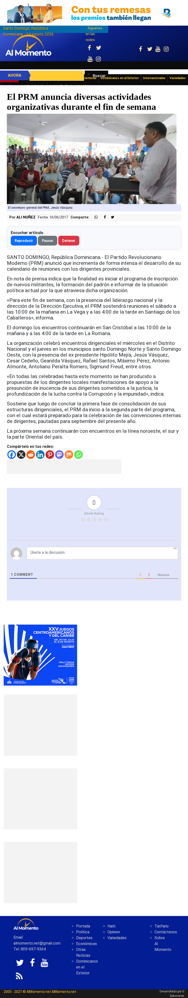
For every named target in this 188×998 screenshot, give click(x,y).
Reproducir (24, 241)
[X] (21, 454)
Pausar (47, 241)
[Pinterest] (50, 454)
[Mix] (69, 454)
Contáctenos (165, 932)
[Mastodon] (59, 454)
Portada (83, 926)
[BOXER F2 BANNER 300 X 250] (40, 654)
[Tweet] (110, 217)
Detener (68, 241)
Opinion (113, 932)
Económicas (86, 943)
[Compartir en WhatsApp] (94, 217)
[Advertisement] (64, 466)
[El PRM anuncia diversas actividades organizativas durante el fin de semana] (91, 158)
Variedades (117, 938)
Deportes (84, 938)
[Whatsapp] (78, 454)
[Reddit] (30, 454)
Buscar (99, 75)
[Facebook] (11, 454)
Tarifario (161, 926)
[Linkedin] (40, 454)
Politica (82, 932)
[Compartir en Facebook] (102, 217)
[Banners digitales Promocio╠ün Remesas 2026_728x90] (94, 13)
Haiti (111, 926)
